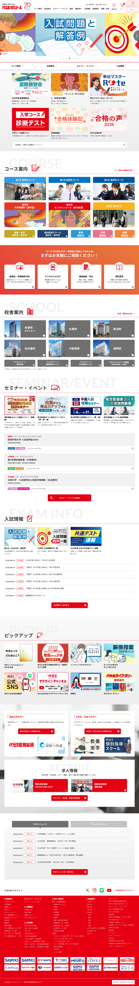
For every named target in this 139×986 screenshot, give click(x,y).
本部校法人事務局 (59, 931)
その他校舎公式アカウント (124, 890)
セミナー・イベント (33, 899)
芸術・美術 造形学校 (60, 920)
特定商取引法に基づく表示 (116, 941)
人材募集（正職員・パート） (117, 922)
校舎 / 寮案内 (59, 899)
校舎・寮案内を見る (125, 313)
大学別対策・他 (91, 931)
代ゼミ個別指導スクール (11, 915)
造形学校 (7, 925)
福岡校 (56, 917)
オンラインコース (9, 912)
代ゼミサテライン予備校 (11, 933)
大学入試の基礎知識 (30, 936)
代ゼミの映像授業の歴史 (116, 909)
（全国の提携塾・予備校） (119, 363)
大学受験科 (7, 904)
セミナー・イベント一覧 (32, 901)
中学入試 (89, 904)
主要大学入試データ (30, 933)
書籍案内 (91, 899)
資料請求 (111, 930)
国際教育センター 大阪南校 (62, 925)
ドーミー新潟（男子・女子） (62, 941)
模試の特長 (28, 912)
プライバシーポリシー (115, 935)
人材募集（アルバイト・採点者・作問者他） (122, 925)
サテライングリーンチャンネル (118, 906)
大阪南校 (56, 915)
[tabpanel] (69, 34)
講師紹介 (7, 923)
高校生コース (8, 907)
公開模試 (29, 907)
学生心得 (111, 938)
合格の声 (7, 920)
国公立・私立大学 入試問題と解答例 (36, 944)
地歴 (89, 925)
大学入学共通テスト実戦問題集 (96, 928)
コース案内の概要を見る (123, 170)
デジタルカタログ (9, 901)
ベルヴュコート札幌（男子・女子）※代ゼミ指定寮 (69, 936)
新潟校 (56, 909)
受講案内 (9, 899)
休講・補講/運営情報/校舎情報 (117, 901)
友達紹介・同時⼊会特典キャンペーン (28, 145)
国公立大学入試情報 (30, 925)
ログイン (132, 9)
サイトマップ (112, 933)
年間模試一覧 (28, 909)
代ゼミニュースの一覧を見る (63, 872)
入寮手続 (56, 949)
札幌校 (56, 907)
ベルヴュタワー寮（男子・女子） (63, 939)
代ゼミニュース (113, 898)
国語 (89, 920)
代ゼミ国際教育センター (11, 928)
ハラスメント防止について (116, 946)
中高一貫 (89, 909)
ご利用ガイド (91, 901)
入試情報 (29, 923)
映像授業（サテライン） (11, 917)
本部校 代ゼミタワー (60, 904)
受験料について (29, 915)
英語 (89, 915)
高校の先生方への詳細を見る (30, 731)
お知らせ (89, 933)
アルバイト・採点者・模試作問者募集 (66, 798)
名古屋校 (56, 912)
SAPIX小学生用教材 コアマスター (118, 917)
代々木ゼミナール (20, 363)
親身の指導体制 (58, 946)
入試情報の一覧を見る (61, 605)
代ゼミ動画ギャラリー (115, 919)
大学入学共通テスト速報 (32, 939)
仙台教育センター (9, 931)
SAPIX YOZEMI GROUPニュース (118, 904)
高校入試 (89, 907)
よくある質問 (57, 952)
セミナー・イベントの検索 (69, 498)
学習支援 (111, 914)
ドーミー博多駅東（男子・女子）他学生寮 (66, 944)
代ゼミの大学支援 (114, 912)
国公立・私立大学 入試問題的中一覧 (36, 947)
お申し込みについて (30, 917)
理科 (89, 923)
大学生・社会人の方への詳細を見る (99, 731)
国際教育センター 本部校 (61, 923)
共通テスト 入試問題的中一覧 (34, 941)
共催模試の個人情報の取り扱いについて (120, 943)
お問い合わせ (112, 927)
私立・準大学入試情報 (31, 928)
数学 (89, 917)
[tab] (60, 58)
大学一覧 (27, 931)
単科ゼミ (7, 909)
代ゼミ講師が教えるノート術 (12, 936)
